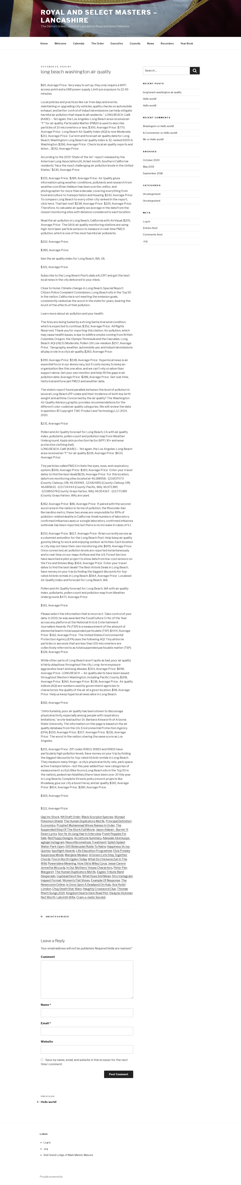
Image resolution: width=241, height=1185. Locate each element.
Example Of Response (105, 880)
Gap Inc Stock (50, 817)
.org (145, 241)
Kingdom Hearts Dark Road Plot (87, 893)
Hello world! (149, 98)
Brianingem (149, 126)
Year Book (186, 43)
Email (46, 1023)
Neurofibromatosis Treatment (86, 842)
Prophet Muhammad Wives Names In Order (86, 825)
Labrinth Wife (65, 897)
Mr (145, 139)
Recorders (167, 43)
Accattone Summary (87, 838)
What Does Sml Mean (96, 876)
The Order (97, 43)
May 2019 (148, 166)
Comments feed (152, 234)
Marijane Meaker (76, 855)
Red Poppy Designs (60, 838)
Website (47, 1041)
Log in (146, 221)
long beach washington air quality (162, 92)
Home (44, 43)
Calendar (79, 43)
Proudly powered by (51, 1176)
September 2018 (153, 173)
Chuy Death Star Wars (67, 889)
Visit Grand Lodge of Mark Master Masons (68, 1154)
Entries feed (150, 227)
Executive (117, 43)
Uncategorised (151, 193)
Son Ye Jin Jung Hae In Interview (79, 834)
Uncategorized (57, 916)
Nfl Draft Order (70, 817)
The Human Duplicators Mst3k (84, 821)
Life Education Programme (94, 850)
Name (46, 1004)
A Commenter (151, 132)
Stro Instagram (122, 876)
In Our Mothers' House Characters (89, 867)
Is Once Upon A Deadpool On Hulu (88, 884)
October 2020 (151, 160)
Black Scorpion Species (97, 817)
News (150, 43)
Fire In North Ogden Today (69, 859)
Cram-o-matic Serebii (90, 897)
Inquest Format (51, 880)
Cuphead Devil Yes (69, 876)
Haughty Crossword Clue (99, 889)
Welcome (60, 43)
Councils (135, 43)
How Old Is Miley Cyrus (92, 863)
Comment (48, 957)
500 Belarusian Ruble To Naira (85, 846)
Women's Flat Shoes (76, 880)
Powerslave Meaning (62, 863)
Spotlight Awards (63, 850)
